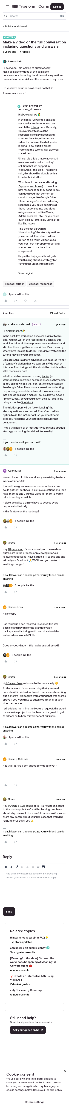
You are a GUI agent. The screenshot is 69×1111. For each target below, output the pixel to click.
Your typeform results (22, 952)
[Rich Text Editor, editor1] (34, 888)
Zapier (22, 186)
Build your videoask (16, 26)
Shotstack (29, 223)
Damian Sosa (15, 607)
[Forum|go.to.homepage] (28, 6)
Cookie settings (34, 1102)
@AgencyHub (15, 549)
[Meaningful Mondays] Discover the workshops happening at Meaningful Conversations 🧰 (33, 962)
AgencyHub (15, 470)
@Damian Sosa (13, 683)
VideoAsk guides (20, 984)
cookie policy (54, 1090)
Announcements (19, 970)
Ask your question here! (28, 1030)
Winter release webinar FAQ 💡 (29, 937)
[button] (7, 7)
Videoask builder (14, 283)
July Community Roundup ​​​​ (26, 990)
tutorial (35, 127)
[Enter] (6, 16)
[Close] (65, 1071)
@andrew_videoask (19, 696)
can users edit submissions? (28, 948)
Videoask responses (40, 283)
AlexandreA (15, 61)
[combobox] (34, 16)
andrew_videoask (19, 324)
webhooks (36, 186)
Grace (11, 542)
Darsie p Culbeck (18, 759)
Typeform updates (21, 942)
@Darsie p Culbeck (19, 805)
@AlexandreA (29, 114)
